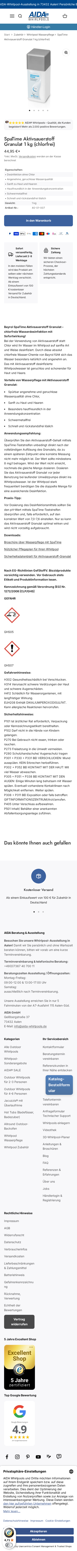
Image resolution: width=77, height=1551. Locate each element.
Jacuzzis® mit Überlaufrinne (13, 1103)
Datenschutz (12, 1242)
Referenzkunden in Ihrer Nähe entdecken (57, 1068)
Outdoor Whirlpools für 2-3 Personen (17, 1080)
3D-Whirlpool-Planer (56, 1137)
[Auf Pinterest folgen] (28, 1457)
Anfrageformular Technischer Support (57, 1113)
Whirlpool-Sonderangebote (15, 1061)
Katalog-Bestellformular (59, 1085)
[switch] (9, 1545)
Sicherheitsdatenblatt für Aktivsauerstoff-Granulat (37, 556)
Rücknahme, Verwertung (12, 1296)
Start (7, 34)
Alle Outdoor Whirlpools (12, 1049)
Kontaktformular (53, 1047)
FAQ (45, 1162)
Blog (46, 1155)
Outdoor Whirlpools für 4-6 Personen (17, 1091)
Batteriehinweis (14, 1275)
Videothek (49, 1130)
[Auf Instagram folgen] (17, 1457)
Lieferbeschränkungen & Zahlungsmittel (19, 1266)
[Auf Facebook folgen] (7, 1457)
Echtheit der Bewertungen (13, 1308)
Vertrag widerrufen (19, 1321)
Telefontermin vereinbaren (52, 1102)
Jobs (46, 1188)
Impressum (11, 1221)
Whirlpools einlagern (56, 1123)
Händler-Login (40, 27)
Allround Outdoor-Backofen (16, 1126)
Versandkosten (27, 156)
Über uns (49, 1181)
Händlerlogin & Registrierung (52, 1198)
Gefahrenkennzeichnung (18, 1284)
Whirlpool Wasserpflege (40, 34)
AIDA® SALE (12, 1070)
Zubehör (19, 34)
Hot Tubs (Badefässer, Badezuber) (19, 1114)
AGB (7, 1228)
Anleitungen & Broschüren (52, 1146)
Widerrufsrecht (14, 1235)
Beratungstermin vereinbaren (54, 1056)
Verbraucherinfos (15, 1249)
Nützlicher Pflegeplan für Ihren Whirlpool (31, 549)
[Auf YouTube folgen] (38, 1457)
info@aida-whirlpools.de (30, 1026)
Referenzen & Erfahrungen (52, 1172)
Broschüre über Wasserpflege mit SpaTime (32, 542)
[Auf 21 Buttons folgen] (49, 1456)
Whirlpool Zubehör (16, 1147)
